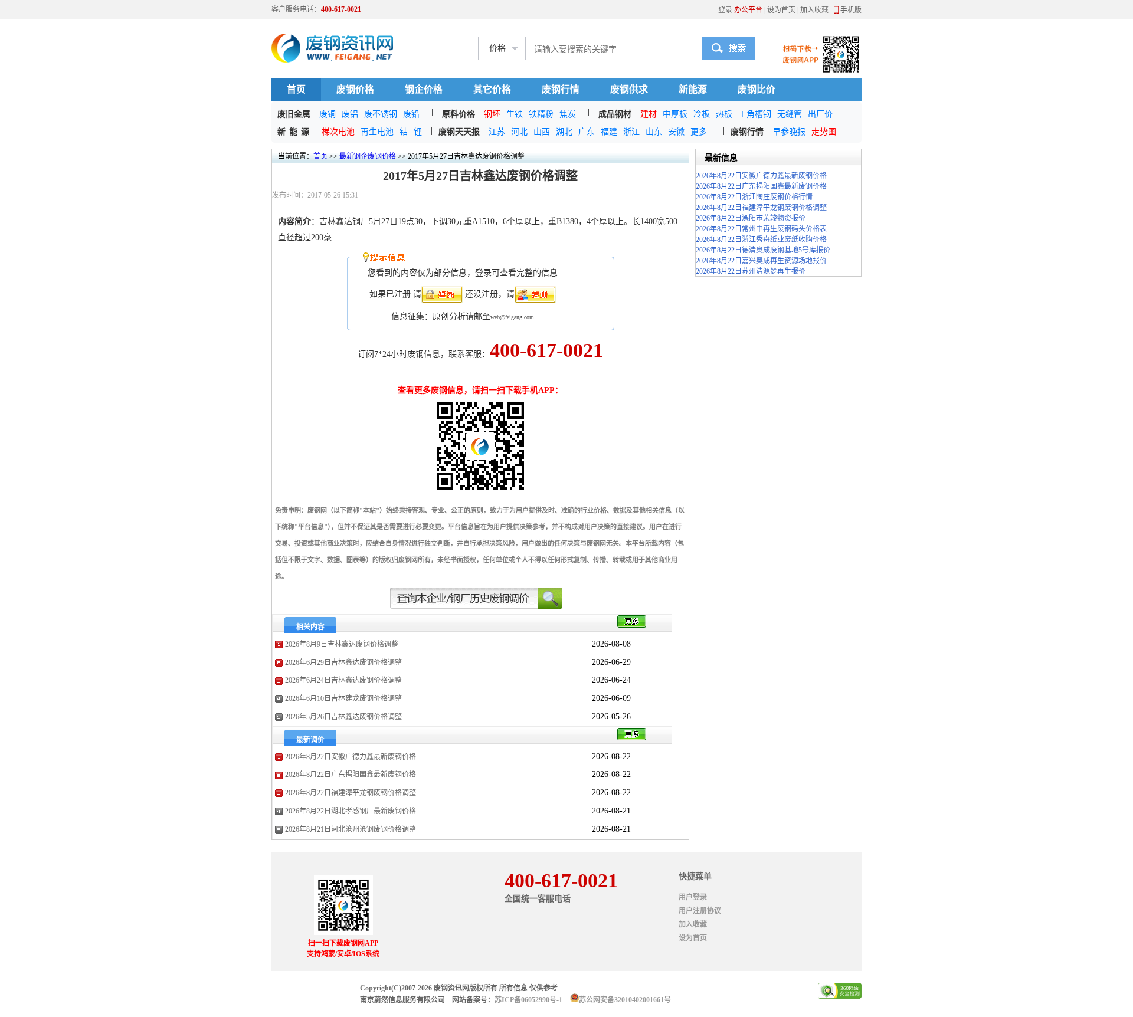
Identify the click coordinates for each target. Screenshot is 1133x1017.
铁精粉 (541, 114)
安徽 (676, 131)
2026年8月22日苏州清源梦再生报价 (750, 271)
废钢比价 (756, 89)
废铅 (411, 114)
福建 (609, 131)
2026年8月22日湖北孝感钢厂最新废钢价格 (350, 811)
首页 (296, 89)
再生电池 (377, 131)
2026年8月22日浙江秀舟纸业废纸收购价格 (761, 239)
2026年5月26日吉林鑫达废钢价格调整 (343, 717)
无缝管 (789, 114)
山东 (654, 131)
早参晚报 (788, 131)
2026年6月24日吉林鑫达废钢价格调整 (343, 680)
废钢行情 (560, 89)
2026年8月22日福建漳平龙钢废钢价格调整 (350, 793)
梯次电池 (338, 131)
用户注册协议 (700, 911)
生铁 (514, 114)
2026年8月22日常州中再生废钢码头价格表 (761, 229)
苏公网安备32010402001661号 (625, 1000)
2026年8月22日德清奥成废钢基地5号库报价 (763, 250)
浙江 (631, 131)
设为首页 (781, 10)
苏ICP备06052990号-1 (528, 1000)
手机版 (851, 10)
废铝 (350, 114)
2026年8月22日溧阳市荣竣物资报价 (750, 218)
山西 (541, 131)
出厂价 (820, 114)
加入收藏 (814, 10)
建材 (648, 114)
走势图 (823, 131)
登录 (725, 10)
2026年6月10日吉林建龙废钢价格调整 (343, 698)
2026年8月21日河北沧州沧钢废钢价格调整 (350, 829)
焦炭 (567, 114)
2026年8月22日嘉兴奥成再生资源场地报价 (761, 261)
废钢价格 (355, 89)
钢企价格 (424, 89)
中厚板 (675, 114)
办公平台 (748, 10)
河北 (519, 131)
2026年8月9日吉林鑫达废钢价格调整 (341, 644)
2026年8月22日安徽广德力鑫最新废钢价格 (350, 757)
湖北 (564, 131)
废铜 (327, 114)
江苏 (497, 131)
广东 (586, 131)
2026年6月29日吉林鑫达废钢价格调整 (343, 662)
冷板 (701, 114)
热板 (724, 114)
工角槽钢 (754, 114)
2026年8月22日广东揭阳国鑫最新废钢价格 (350, 774)
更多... (702, 131)
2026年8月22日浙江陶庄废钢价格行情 (754, 197)
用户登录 (693, 897)
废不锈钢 (380, 114)
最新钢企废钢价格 (367, 156)
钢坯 (492, 114)
